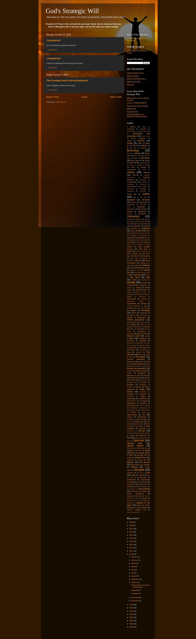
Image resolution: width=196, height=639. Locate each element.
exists (133, 231)
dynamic (147, 219)
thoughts (139, 469)
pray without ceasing (139, 371)
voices (144, 498)
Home (84, 97)
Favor (137, 233)
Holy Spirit (135, 277)
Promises (144, 382)
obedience (143, 338)
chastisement (131, 169)
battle (140, 143)
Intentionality (131, 299)
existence (146, 228)
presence (141, 373)
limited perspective (135, 320)
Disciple (129, 211)
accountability (131, 131)
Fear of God (146, 233)
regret (143, 396)
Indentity (129, 287)
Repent (145, 401)
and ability (146, 131)
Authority (141, 141)
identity (131, 282)
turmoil (136, 486)
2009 (131, 525)
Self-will (141, 431)
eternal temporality (134, 226)
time (148, 472)
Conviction (143, 191)
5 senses (131, 127)
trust (145, 482)
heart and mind (139, 272)
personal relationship (136, 359)
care (148, 162)
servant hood (138, 433)
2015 (131, 544)
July (133, 573)
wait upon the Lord (133, 500)
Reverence (146, 410)
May (133, 570)
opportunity (132, 347)
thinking (134, 467)
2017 (131, 551)
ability (144, 127)
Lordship (133, 324)
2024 (131, 621)
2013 (131, 538)
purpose (138, 387)
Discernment (142, 209)
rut (143, 414)
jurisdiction (130, 308)
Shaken (147, 433)
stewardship (130, 448)
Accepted (143, 129)
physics (141, 362)
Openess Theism (144, 345)
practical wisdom (134, 366)
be (128, 148)
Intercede (144, 299)
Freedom (132, 240)
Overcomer (131, 350)
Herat (148, 272)
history (148, 275)
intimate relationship (133, 306)
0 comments (52, 50)
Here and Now (135, 275)
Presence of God (133, 375)
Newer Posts (52, 97)
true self (138, 482)
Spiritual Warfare (133, 76)
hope (148, 277)
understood (134, 491)
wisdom (144, 507)
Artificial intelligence (138, 138)
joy (145, 306)
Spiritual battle (134, 443)
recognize (130, 394)
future (129, 242)
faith (139, 230)
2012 (131, 535)
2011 (131, 532)
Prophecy (130, 384)
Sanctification (142, 417)
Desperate (141, 207)
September (135, 579)
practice (145, 366)
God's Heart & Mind (134, 244)
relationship (131, 398)
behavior (129, 153)
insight (146, 294)
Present (147, 375)
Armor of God (145, 136)
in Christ (144, 283)
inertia (138, 287)
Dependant (143, 202)
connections (130, 184)
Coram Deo (132, 194)
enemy (145, 224)
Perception (140, 357)
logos (137, 322)
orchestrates (143, 347)
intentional (142, 296)
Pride (136, 380)
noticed (147, 336)
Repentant (143, 403)
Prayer (129, 373)
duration (138, 219)
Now (131, 338)
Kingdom (133, 310)
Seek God (138, 424)
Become (144, 148)
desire (129, 207)
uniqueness (130, 496)
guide (132, 268)
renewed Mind (143, 398)
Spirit (136, 438)
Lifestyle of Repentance (136, 317)
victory (137, 498)
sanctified (130, 419)
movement (130, 333)
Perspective (131, 362)
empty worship (139, 221)
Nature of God (142, 333)
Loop (142, 322)
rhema (144, 412)
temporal (130, 457)
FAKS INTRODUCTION (135, 73)
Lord (148, 322)
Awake (130, 143)
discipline (130, 213)
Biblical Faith (131, 109)
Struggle (129, 450)
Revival (133, 412)
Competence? (53, 40)
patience (138, 352)
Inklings (138, 294)
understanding (144, 489)
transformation (142, 477)
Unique (144, 491)
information (130, 294)
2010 (131, 529)
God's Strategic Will (72, 11)
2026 (131, 627)
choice (131, 172)
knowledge (145, 310)
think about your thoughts (140, 465)
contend (144, 186)
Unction (132, 489)
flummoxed (143, 235)
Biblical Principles (139, 155)
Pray (128, 371)
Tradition (141, 475)
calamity (142, 162)
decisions (146, 200)
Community (142, 180)
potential (139, 364)
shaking (132, 435)
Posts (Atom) (60, 102)
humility (134, 280)
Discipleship (142, 211)
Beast (135, 148)
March (133, 563)
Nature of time (133, 336)
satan (137, 419)
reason (130, 391)
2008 (131, 522)
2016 (131, 548)
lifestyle (145, 315)
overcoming (143, 350)
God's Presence (141, 251)
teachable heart (142, 455)
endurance (137, 224)
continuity (143, 189)
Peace (141, 354)
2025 (131, 624)
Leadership (143, 313)
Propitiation (142, 384)
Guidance (146, 265)
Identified (144, 280)
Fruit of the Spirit (142, 240)
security (129, 421)
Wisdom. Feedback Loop (136, 510)
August (134, 576)
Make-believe (137, 326)
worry (135, 512)
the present (145, 462)
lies (128, 315)
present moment (135, 378)
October (134, 582)
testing (140, 460)
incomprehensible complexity (137, 285)
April (133, 566)
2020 (131, 608)
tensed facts (140, 457)
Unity (139, 496)
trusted (145, 484)
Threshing (130, 473)
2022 (131, 614)
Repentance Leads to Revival (137, 106)
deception (131, 200)
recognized (142, 394)
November (135, 597)
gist (136, 242)
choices (146, 172)
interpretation (131, 303)
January (134, 557)
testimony (130, 460)
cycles (146, 193)
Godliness (146, 256)
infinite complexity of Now (137, 292)
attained (129, 141)
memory (147, 327)
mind (139, 329)
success (138, 450)
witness (129, 512)
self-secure (130, 431)
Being (137, 153)
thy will (139, 472)
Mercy (132, 329)
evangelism (133, 228)
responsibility (131, 405)
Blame (136, 158)
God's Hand (143, 242)
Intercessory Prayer (135, 301)
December (135, 601)
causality (139, 165)
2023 (131, 617)
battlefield (143, 145)
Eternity (147, 226)
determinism (131, 209)
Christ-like (135, 175)
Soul (129, 438)
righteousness (132, 415)
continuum (130, 191)
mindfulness (142, 331)
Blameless (145, 158)
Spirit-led (139, 440)
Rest (140, 405)
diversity (129, 219)
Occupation (130, 341)
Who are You (134, 507)
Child (144, 169)
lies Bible (136, 315)
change (143, 167)
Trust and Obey (133, 484)
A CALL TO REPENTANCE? (137, 103)
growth (136, 265)
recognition (143, 392)
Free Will (138, 238)
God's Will (136, 256)
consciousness (132, 186)
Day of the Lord (140, 197)
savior (145, 419)
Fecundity (133, 235)
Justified (147, 308)
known (133, 313)
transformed (131, 479)
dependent (143, 204)
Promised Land (132, 382)
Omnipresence (138, 343)
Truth (129, 486)
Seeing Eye (139, 421)
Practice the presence (136, 368)
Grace (138, 260)
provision (130, 387)
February (134, 560)
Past (128, 352)
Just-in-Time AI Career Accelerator (135, 39)
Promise (144, 380)
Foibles (129, 238)
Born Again (135, 160)
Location (129, 322)
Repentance (131, 403)
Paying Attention (132, 112)
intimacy (144, 303)
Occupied (142, 341)
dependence (131, 204)
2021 (131, 611)
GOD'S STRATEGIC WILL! (136, 79)
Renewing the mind (133, 401)
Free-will (147, 237)
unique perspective (135, 493)
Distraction (133, 216)
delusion (133, 202)
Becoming (133, 150)
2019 (131, 605)
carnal (131, 165)
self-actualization (138, 426)
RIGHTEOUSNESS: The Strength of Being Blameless (137, 115)
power (148, 364)
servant (129, 433)
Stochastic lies (142, 448)
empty (131, 221)
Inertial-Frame (141, 290)
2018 (131, 554)
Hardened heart (135, 270)
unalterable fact (145, 486)
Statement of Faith (133, 82)
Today (133, 475)
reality (142, 389)
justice (139, 308)
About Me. (130, 85)
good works (134, 258)
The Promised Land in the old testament (67, 80)
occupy (129, 343)
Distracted (142, 214)
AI (139, 131)
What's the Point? (143, 505)
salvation (130, 417)
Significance (143, 435)
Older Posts (116, 97)
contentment (131, 189)
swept (147, 450)
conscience (142, 184)
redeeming (130, 396)
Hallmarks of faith (143, 268)
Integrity (129, 296)
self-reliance (143, 428)
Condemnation (132, 182)
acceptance (131, 129)
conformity (144, 182)
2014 (131, 541)
